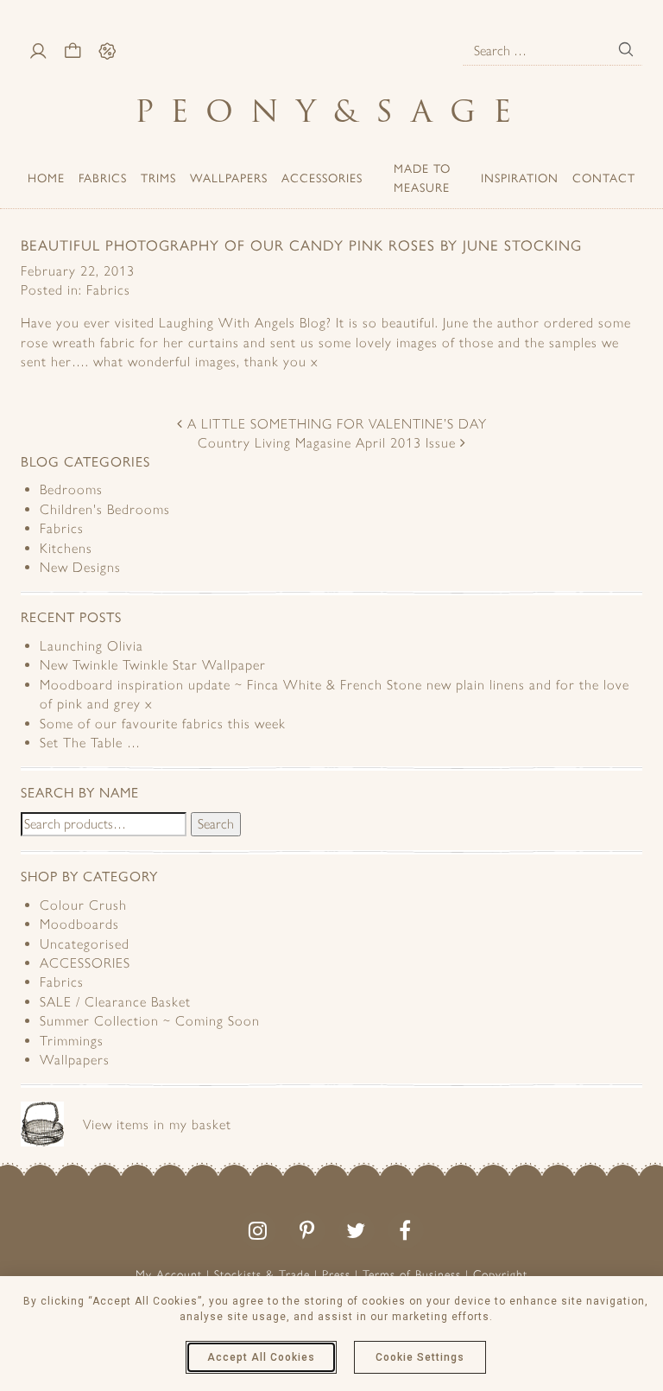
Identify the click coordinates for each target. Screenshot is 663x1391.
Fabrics (103, 177)
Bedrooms (71, 489)
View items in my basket (157, 1124)
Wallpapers (229, 177)
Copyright (500, 1274)
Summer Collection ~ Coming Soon (150, 1021)
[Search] (625, 49)
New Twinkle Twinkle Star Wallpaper (153, 665)
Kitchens (66, 548)
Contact (603, 177)
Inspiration (520, 177)
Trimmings (72, 1040)
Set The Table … (90, 742)
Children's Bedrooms (105, 509)
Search (216, 824)
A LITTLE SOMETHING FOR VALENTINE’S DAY (335, 424)
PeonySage (331, 111)
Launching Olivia (91, 646)
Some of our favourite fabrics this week (163, 723)
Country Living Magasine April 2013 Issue (329, 443)
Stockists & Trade (262, 1274)
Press (336, 1274)
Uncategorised (84, 944)
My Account (169, 1274)
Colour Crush (83, 905)
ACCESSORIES (322, 177)
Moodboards (79, 924)
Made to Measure (422, 177)
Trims (158, 177)
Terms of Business (412, 1274)
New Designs (80, 567)
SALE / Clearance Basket (115, 1002)
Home (46, 177)
